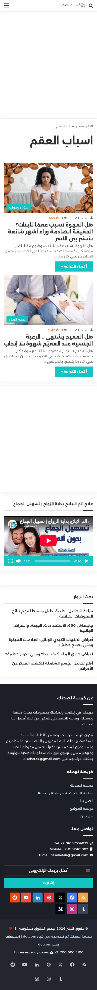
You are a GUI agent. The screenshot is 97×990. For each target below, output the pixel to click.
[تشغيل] (86, 561)
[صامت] (18, 561)
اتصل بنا (86, 801)
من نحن (86, 816)
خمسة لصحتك (81, 785)
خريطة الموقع (81, 808)
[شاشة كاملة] (10, 561)
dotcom (44, 944)
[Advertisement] (48, 66)
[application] (48, 541)
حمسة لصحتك (79, 218)
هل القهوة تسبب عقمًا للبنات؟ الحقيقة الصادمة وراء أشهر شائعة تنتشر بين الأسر (50, 232)
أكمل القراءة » (74, 266)
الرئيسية (84, 126)
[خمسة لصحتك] (71, 5)
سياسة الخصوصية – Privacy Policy (65, 793)
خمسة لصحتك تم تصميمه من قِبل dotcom (57, 936)
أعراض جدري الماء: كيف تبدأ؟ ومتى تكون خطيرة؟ (49, 654)
